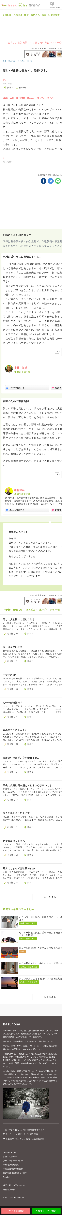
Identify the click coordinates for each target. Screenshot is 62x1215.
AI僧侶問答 (54, 15)
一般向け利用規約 (11, 1165)
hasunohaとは (9, 1152)
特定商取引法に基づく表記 (15, 1173)
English (6, 1177)
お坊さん (35, 15)
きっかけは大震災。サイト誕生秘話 (22, 1134)
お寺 (44, 15)
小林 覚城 (20, 367)
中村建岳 (19, 490)
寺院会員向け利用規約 (13, 1169)
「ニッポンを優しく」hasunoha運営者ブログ (23, 1130)
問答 (26, 15)
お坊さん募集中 (10, 1156)
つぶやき (17, 15)
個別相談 (7, 15)
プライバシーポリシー (13, 1161)
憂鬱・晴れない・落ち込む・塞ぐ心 (18, 61)
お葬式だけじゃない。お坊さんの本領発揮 (25, 1139)
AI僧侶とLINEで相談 (46, 1211)
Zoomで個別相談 (15, 1211)
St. (4, 79)
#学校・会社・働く (11, 98)
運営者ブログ (9, 1189)
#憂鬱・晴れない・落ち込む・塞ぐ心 (36, 98)
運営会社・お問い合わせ (14, 1185)
